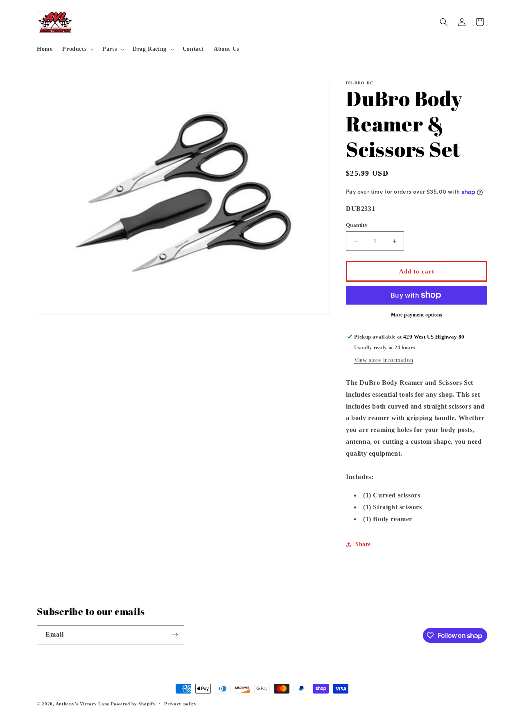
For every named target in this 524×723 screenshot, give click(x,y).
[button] (77, 49)
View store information (383, 360)
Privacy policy (180, 703)
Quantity (357, 225)
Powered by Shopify (133, 703)
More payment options (417, 315)
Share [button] (363, 544)
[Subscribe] (175, 634)
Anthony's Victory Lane (82, 703)
